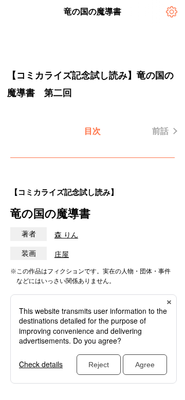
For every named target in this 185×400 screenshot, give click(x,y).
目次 (92, 131)
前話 (160, 131)
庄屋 (61, 254)
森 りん (66, 235)
